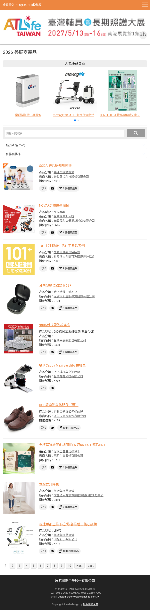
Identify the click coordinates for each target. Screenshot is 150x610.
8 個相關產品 (70, 188)
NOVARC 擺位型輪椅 (54, 205)
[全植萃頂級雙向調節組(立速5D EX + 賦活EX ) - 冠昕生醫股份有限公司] (19, 458)
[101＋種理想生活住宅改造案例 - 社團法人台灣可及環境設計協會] (19, 259)
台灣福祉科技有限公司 (68, 376)
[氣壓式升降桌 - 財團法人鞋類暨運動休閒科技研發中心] (19, 498)
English (22, 5)
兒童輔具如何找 (64, 216)
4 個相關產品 (70, 467)
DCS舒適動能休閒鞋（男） (59, 405)
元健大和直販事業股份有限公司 (74, 296)
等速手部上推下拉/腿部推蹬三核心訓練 (68, 524)
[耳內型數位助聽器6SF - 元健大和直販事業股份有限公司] (19, 299)
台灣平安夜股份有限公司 (70, 340)
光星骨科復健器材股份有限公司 (74, 221)
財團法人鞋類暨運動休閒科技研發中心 (79, 495)
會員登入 (9, 5)
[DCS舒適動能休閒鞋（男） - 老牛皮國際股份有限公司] (19, 418)
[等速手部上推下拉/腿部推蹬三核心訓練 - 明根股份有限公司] (19, 538)
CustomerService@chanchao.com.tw (78, 596)
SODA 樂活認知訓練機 (55, 166)
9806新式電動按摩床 (54, 325)
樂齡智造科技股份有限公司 (71, 176)
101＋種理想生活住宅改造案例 (62, 246)
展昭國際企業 (90, 604)
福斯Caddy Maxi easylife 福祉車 (62, 365)
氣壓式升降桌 (49, 484)
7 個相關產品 (70, 232)
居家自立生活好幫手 (67, 451)
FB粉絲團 (35, 5)
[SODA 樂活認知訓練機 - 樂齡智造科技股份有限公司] (19, 179)
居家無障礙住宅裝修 (67, 252)
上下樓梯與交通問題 (67, 372)
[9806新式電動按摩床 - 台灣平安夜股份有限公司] (19, 338)
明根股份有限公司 (65, 539)
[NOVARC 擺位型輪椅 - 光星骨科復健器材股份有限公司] (19, 219)
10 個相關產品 (71, 427)
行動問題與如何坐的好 (68, 411)
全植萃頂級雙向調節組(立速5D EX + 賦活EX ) (72, 445)
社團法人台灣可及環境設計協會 (74, 256)
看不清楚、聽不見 (65, 292)
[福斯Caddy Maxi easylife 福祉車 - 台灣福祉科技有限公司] (19, 379)
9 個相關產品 (70, 268)
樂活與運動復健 (64, 172)
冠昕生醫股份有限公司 (68, 455)
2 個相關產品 (70, 307)
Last (91, 565)
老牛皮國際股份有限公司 (70, 416)
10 (69, 565)
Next (79, 565)
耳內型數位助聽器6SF (55, 285)
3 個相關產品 (70, 352)
